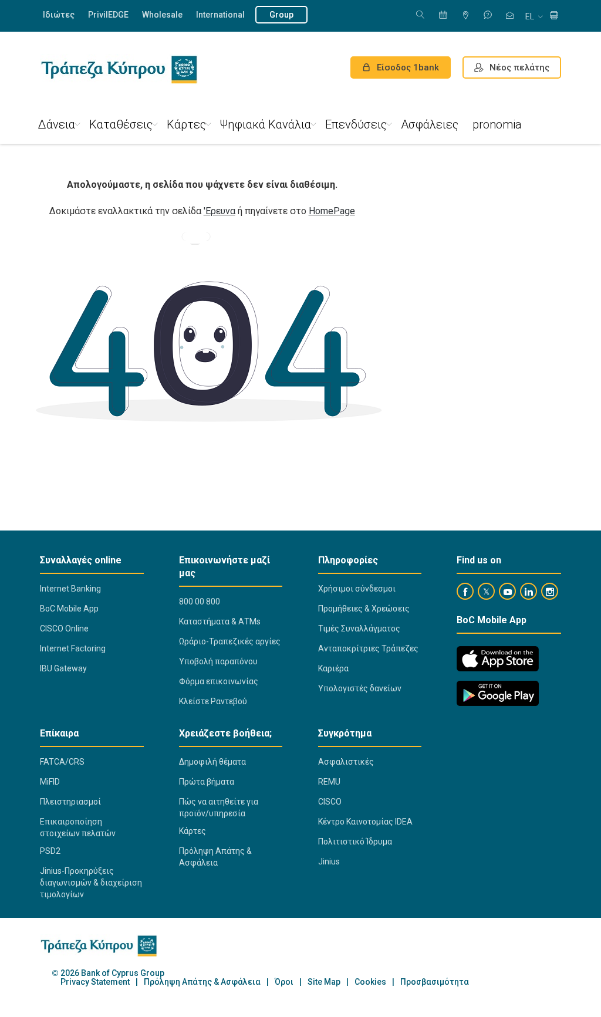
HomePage (332, 211)
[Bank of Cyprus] (119, 69)
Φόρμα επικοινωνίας (218, 681)
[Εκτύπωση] (554, 16)
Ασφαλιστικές (346, 761)
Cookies (370, 982)
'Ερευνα (219, 211)
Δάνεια (56, 124)
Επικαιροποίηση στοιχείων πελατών (78, 827)
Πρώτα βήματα (206, 781)
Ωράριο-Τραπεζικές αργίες (230, 641)
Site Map (324, 982)
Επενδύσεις (356, 124)
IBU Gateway (63, 668)
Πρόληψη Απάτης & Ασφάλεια (215, 856)
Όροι (284, 982)
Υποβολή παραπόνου (218, 661)
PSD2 (50, 851)
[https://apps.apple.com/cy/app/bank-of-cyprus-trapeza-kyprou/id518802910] (498, 658)
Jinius (329, 861)
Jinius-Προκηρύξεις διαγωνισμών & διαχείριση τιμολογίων (91, 882)
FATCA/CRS (62, 761)
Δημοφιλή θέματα (212, 761)
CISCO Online (64, 628)
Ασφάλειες (429, 124)
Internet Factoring (73, 648)
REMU (329, 781)
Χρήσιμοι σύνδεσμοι (357, 588)
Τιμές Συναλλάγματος (359, 628)
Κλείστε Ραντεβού (213, 701)
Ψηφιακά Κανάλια (265, 124)
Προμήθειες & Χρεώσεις (364, 608)
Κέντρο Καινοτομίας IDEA (365, 821)
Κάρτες (186, 124)
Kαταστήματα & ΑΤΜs (220, 621)
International (220, 14)
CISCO (330, 801)
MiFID (50, 781)
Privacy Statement (95, 982)
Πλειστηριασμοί (70, 801)
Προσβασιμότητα (434, 982)
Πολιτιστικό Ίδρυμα (355, 841)
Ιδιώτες (59, 14)
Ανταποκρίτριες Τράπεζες (368, 648)
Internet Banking (70, 588)
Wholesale (162, 14)
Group (281, 14)
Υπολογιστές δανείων (359, 688)
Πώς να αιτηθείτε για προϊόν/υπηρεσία (218, 807)
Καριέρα (333, 668)
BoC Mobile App (69, 608)
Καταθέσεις (121, 124)
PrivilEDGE (108, 14)
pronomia (497, 124)
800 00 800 (199, 601)
